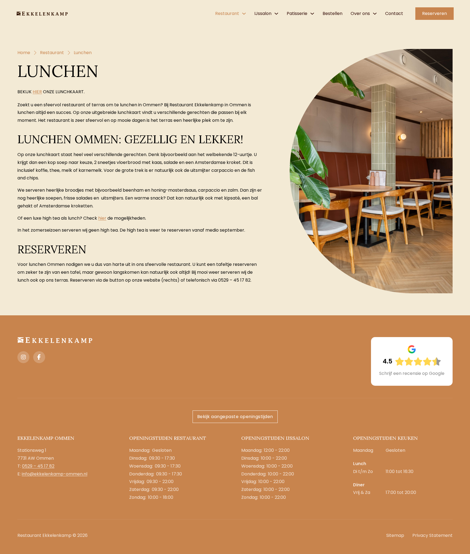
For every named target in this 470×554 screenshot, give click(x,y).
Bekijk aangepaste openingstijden (235, 416)
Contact (394, 13)
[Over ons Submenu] (375, 13)
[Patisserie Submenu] (312, 13)
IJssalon (262, 13)
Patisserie (297, 13)
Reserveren (434, 13)
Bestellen (332, 13)
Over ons (360, 13)
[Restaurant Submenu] (244, 13)
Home (23, 52)
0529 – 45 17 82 (38, 466)
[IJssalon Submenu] (276, 13)
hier (102, 218)
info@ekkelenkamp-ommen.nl (54, 474)
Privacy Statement (432, 535)
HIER (37, 92)
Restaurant (227, 13)
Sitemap (395, 535)
